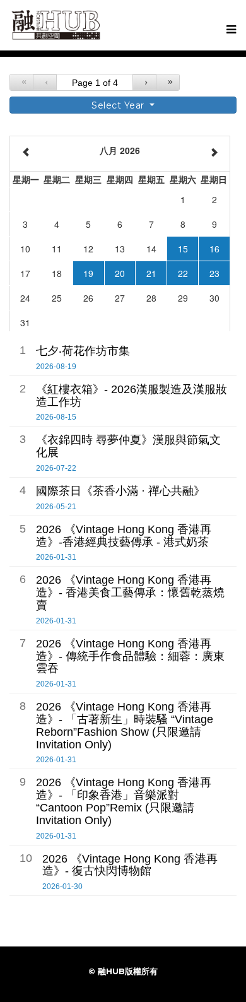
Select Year (119, 105)
